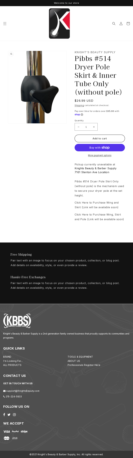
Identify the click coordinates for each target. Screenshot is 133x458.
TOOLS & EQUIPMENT (80, 356)
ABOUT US (74, 361)
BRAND (7, 356)
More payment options (99, 155)
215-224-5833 (13, 396)
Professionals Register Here (84, 365)
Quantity (79, 120)
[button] (4, 23)
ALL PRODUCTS (12, 365)
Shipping (79, 105)
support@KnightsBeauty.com (23, 390)
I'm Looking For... (13, 361)
